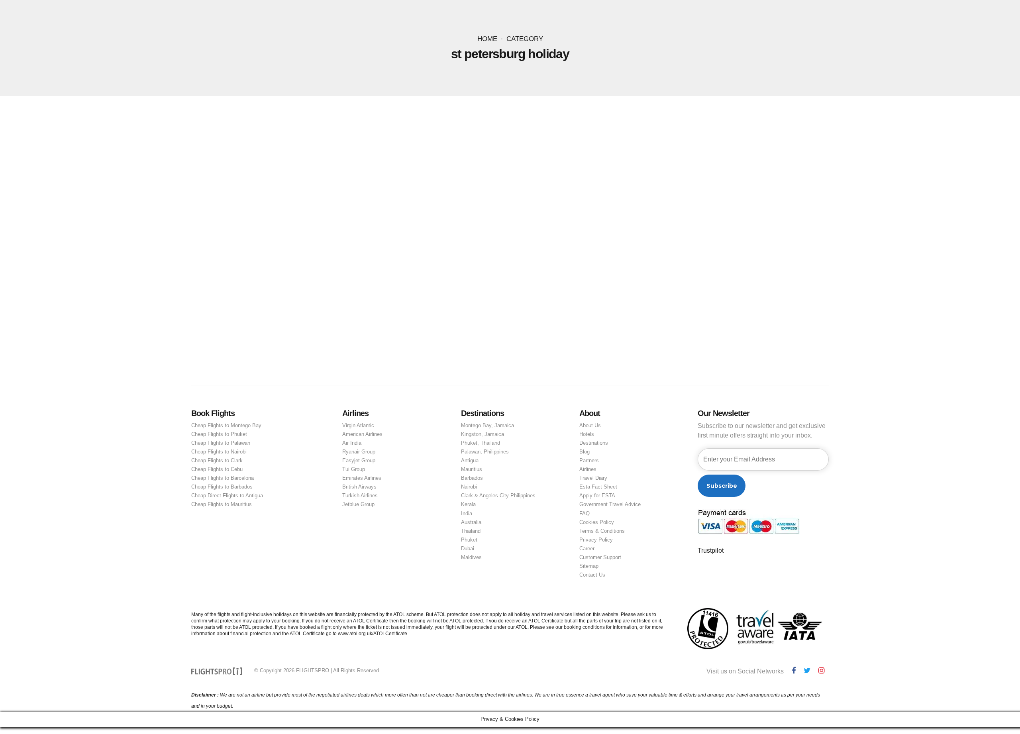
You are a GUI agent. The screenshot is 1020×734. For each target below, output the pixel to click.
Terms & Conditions (602, 531)
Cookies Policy (596, 522)
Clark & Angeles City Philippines (498, 495)
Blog (584, 452)
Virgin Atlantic (358, 425)
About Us (590, 425)
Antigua (470, 460)
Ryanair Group (358, 452)
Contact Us (592, 575)
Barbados (472, 478)
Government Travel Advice (610, 504)
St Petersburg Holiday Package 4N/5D (351, 230)
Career (586, 548)
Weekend (469, 218)
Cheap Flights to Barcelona (222, 478)
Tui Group (353, 469)
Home (487, 39)
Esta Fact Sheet (598, 487)
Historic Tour (433, 218)
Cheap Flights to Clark (217, 460)
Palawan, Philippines (485, 452)
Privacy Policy (596, 540)
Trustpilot (711, 550)
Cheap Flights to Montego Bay (226, 425)
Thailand (471, 531)
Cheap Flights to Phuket (219, 434)
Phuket (469, 540)
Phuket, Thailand (480, 443)
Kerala (468, 504)
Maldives (471, 557)
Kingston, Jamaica (482, 434)
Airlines (587, 469)
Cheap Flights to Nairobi (219, 452)
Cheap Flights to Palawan (220, 443)
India (466, 513)
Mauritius (471, 469)
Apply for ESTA (597, 495)
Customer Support (600, 557)
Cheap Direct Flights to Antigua (227, 495)
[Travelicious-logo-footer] (216, 671)
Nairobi (469, 487)
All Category (297, 218)
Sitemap (588, 566)
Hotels (586, 434)
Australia (471, 522)
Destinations (593, 443)
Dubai (467, 548)
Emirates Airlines (361, 478)
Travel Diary (593, 478)
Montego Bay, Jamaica (487, 425)
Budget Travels (342, 218)
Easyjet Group (358, 460)
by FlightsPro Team (351, 243)
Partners (589, 460)
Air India (351, 443)
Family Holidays (389, 218)
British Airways (359, 487)
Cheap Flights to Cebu (217, 469)
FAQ (584, 513)
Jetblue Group (358, 504)
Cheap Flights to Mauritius (221, 504)
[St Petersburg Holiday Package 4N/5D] (510, 166)
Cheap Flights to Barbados (222, 487)
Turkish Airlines (360, 495)
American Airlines (362, 434)
